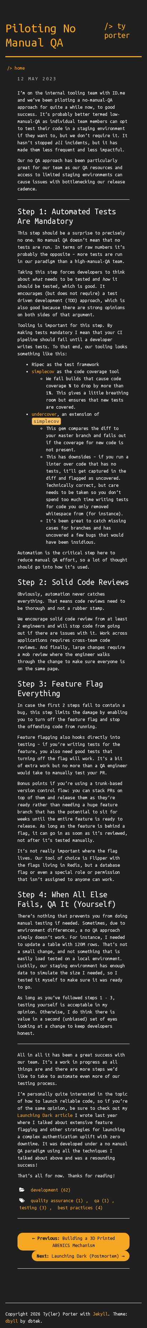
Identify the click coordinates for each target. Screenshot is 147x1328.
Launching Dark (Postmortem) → (81, 1255)
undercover (44, 414)
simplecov (43, 371)
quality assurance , (59, 1200)
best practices (80, 1207)
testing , (35, 1207)
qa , (104, 1200)
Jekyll (100, 1313)
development (51, 1189)
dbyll (11, 1320)
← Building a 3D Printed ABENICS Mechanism (73, 1242)
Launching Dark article (44, 1115)
